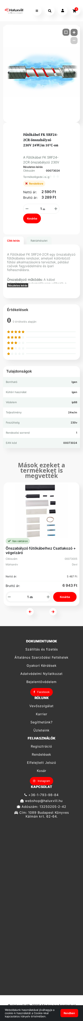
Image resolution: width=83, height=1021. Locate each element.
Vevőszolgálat (41, 706)
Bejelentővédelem (41, 682)
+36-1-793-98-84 (43, 795)
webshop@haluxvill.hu (43, 801)
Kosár (41, 771)
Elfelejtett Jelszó (41, 763)
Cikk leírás (13, 240)
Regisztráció (41, 746)
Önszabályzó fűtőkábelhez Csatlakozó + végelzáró (41, 550)
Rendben (69, 1013)
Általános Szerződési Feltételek (41, 657)
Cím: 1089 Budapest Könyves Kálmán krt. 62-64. (43, 814)
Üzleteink (41, 730)
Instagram (43, 780)
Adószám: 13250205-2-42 (43, 807)
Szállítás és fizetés (41, 649)
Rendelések (41, 754)
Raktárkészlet (39, 240)
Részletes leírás (33, 167)
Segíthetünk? (41, 722)
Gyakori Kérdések (42, 666)
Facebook (43, 692)
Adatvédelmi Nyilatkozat (41, 674)
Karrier (41, 714)
